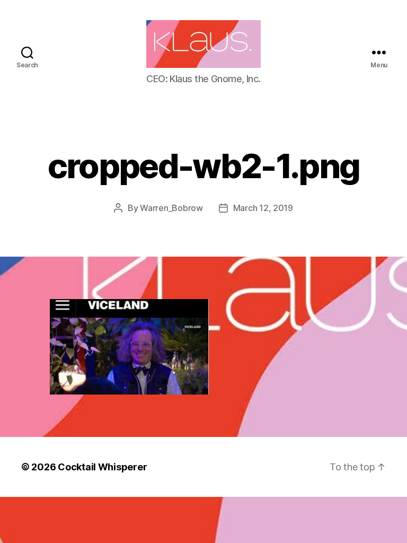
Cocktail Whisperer (102, 466)
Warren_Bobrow (171, 208)
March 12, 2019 (263, 208)
